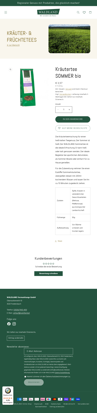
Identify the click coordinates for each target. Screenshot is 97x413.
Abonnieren (34, 382)
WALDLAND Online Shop (22, 404)
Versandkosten (65, 94)
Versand (68, 89)
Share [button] (60, 241)
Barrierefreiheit (41, 406)
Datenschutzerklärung (62, 372)
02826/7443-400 (20, 309)
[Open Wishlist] (84, 12)
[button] (6, 12)
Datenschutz (56, 404)
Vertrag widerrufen (15, 338)
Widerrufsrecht (69, 404)
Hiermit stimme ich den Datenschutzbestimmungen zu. (48, 376)
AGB (46, 404)
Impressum (38, 404)
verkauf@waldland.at (21, 313)
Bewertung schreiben (48, 273)
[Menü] (12, 387)
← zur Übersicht (13, 45)
